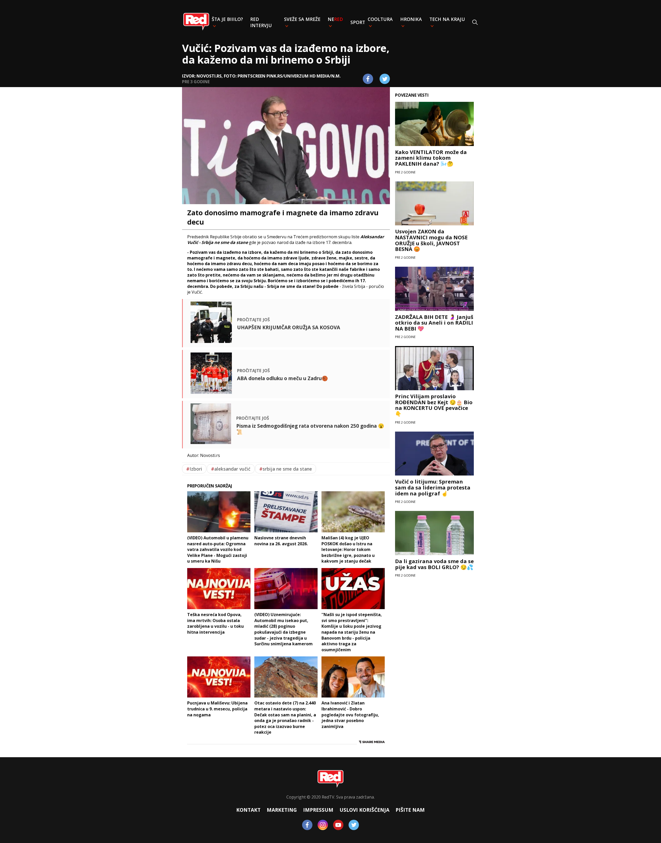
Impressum (318, 809)
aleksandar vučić (230, 469)
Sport (357, 22)
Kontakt (248, 809)
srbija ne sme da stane (285, 469)
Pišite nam (410, 809)
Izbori (194, 469)
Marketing (282, 809)
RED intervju (261, 22)
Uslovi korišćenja (364, 809)
